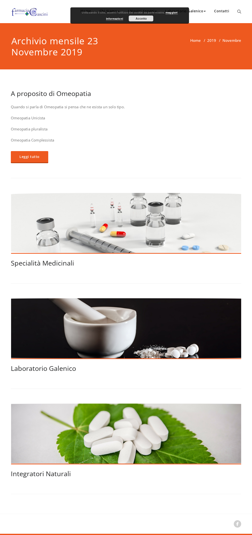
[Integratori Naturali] (126, 436)
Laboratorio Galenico (43, 368)
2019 (211, 40)
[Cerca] (239, 11)
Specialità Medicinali (42, 263)
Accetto (141, 18)
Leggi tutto (29, 156)
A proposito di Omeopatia (51, 93)
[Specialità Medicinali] (126, 225)
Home (195, 40)
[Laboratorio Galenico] (126, 330)
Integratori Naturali (41, 473)
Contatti (221, 11)
